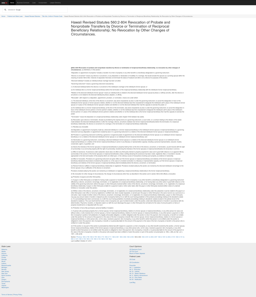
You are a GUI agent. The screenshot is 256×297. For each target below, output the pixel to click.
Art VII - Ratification (136, 279)
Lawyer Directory (55, 3)
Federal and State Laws (15, 16)
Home (12, 3)
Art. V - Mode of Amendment (139, 275)
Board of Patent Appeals (137, 253)
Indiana (4, 263)
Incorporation (43, 3)
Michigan (4, 267)
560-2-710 (101, 237)
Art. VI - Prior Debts (136, 277)
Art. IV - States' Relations (137, 273)
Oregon (4, 279)
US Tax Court (134, 251)
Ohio (3, 277)
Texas (3, 283)
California (5, 255)
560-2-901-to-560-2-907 (149, 237)
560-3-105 (104, 239)
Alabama (4, 249)
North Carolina (6, 275)
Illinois (3, 261)
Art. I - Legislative (135, 267)
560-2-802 (123, 237)
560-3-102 (82, 239)
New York (5, 273)
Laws (34, 3)
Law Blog (132, 282)
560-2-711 (108, 237)
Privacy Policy (17, 294)
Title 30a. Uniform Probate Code (52, 16)
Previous (79, 237)
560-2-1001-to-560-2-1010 (166, 237)
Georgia (4, 259)
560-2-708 (86, 237)
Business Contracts (23, 3)
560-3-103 (90, 239)
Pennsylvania (6, 281)
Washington (5, 287)
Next (110, 239)
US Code (132, 259)
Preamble (133, 265)
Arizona (4, 253)
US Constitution (134, 262)
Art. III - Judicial (134, 271)
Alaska (4, 251)
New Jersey (5, 271)
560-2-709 (93, 237)
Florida (4, 257)
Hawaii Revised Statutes (32, 16)
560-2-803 (130, 237)
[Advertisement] (128, 51)
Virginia (4, 285)
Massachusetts (6, 265)
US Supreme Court (136, 249)
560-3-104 (97, 239)
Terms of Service (7, 294)
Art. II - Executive (135, 269)
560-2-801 (115, 237)
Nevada (4, 269)
